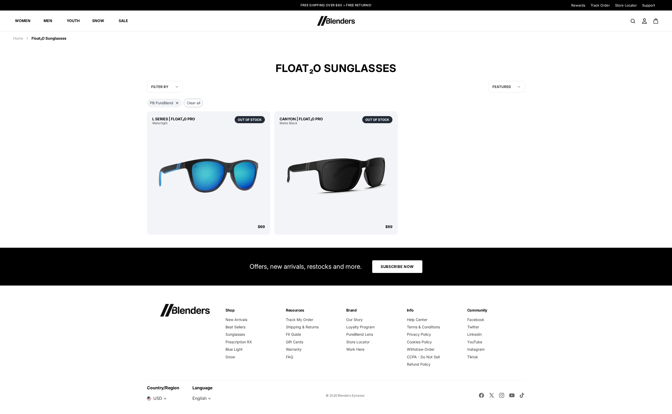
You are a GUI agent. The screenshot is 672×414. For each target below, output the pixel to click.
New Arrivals (236, 319)
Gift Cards (294, 342)
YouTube (474, 342)
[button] (506, 86)
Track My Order (299, 319)
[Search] (633, 21)
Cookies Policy (419, 342)
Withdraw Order (420, 349)
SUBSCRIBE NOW (397, 266)
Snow (230, 357)
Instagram (476, 349)
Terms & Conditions (423, 327)
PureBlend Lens (359, 334)
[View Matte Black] (336, 174)
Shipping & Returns (302, 327)
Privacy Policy (419, 334)
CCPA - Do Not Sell (423, 357)
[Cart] (656, 21)
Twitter (473, 327)
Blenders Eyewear (351, 395)
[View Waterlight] (208, 174)
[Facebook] (481, 395)
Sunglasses (235, 334)
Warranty (294, 349)
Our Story (354, 319)
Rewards (578, 5)
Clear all (193, 103)
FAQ (289, 357)
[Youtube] (512, 395)
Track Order (600, 5)
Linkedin (474, 334)
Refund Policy (418, 364)
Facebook (475, 319)
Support (648, 5)
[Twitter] (492, 395)
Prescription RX (238, 342)
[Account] (644, 21)
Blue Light (234, 349)
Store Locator (626, 5)
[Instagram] (501, 395)
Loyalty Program (360, 327)
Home (18, 38)
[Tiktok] (522, 395)
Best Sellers (235, 327)
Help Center (417, 319)
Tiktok (472, 357)
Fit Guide (293, 334)
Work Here (355, 349)
